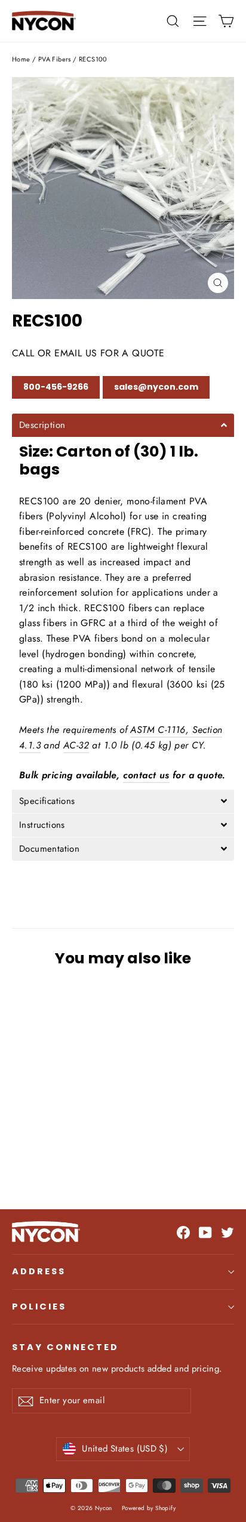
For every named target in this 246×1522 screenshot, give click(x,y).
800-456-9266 (55, 387)
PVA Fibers (54, 59)
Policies (39, 1307)
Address (39, 1271)
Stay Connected (65, 1347)
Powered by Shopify (149, 1507)
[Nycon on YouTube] (205, 1232)
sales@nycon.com (156, 387)
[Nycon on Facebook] (183, 1232)
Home (21, 59)
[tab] (123, 425)
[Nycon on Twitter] (227, 1232)
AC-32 (76, 745)
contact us (146, 775)
